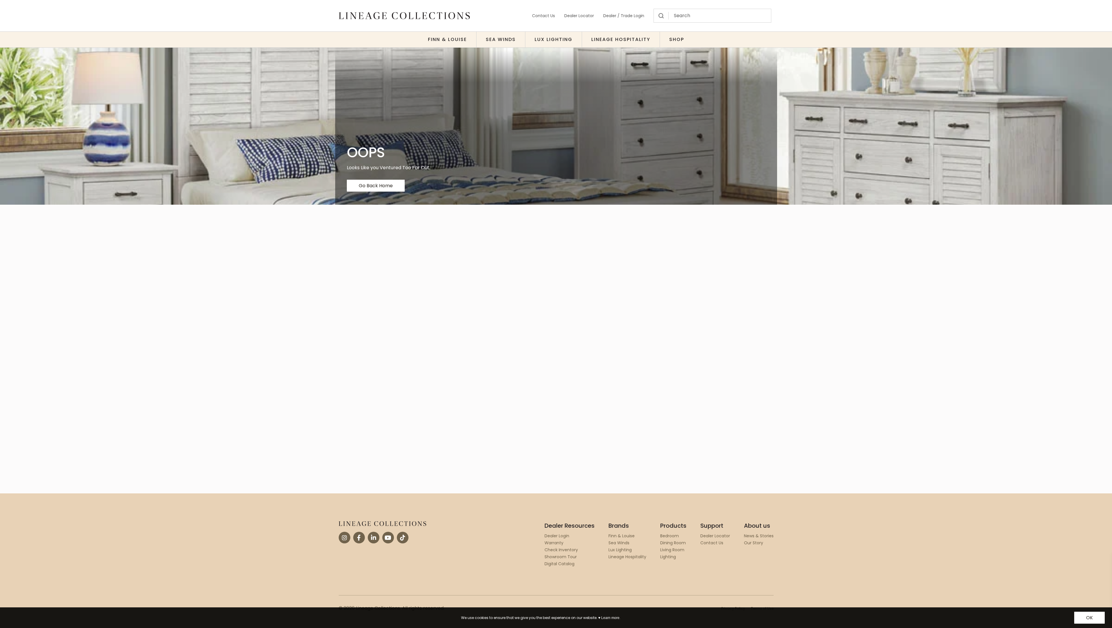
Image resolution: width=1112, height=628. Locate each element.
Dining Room (673, 543)
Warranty (554, 543)
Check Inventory (561, 550)
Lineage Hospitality (620, 39)
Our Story (753, 543)
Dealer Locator (579, 16)
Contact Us (543, 16)
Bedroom (669, 536)
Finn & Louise (447, 39)
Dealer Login (557, 536)
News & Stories (759, 536)
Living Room (672, 550)
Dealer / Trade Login (623, 16)
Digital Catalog (559, 564)
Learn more (610, 618)
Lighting (668, 557)
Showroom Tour (561, 557)
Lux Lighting (553, 39)
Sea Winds (501, 39)
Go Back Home (376, 185)
